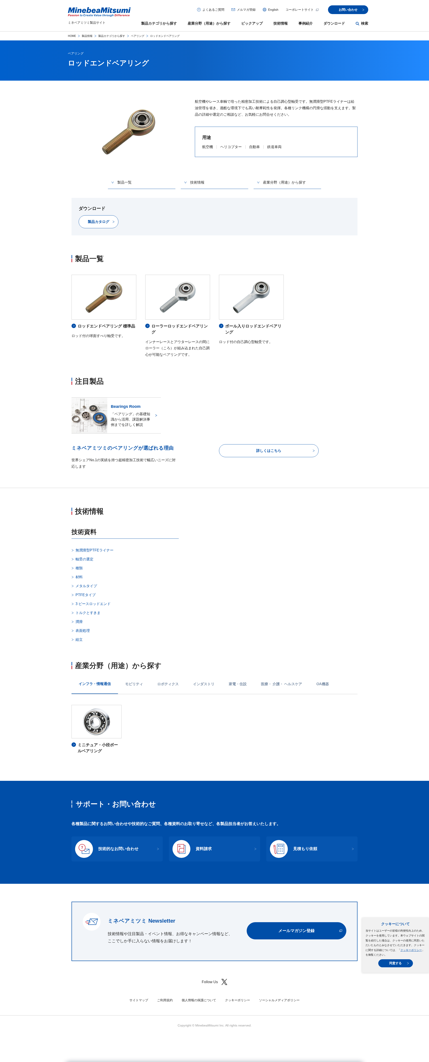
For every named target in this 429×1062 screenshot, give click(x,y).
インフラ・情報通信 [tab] (95, 684)
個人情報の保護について (199, 1000)
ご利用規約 (165, 1000)
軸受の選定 (84, 559)
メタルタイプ (86, 586)
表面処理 (83, 631)
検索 (364, 23)
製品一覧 (124, 182)
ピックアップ (252, 23)
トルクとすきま (88, 613)
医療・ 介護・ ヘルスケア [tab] (281, 684)
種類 (79, 568)
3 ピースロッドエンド (93, 604)
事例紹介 (306, 23)
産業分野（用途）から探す (209, 23)
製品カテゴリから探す (159, 23)
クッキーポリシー (411, 950)
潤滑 (79, 622)
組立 (79, 639)
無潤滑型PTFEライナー (95, 550)
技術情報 (280, 23)
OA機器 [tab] (322, 684)
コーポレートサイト (300, 9)
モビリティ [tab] (134, 684)
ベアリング (137, 36)
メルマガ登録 (246, 9)
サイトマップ (138, 1000)
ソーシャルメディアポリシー (279, 1000)
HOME (72, 36)
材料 (79, 577)
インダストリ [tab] (203, 684)
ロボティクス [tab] (168, 684)
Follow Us (210, 982)
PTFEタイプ (86, 595)
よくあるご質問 (213, 9)
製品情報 (87, 36)
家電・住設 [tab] (238, 684)
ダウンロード (334, 23)
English (273, 9)
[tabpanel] (215, 729)
